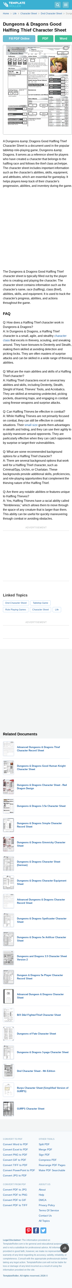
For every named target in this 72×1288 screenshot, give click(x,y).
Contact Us (45, 1215)
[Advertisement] (36, 229)
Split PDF (44, 1144)
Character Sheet (40, 609)
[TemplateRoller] (12, 5)
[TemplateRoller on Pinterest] (29, 1230)
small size (31, 425)
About (42, 1189)
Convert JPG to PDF (15, 1175)
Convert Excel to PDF (15, 1149)
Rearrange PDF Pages (52, 1165)
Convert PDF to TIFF (15, 1205)
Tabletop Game (40, 603)
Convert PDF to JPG (15, 1189)
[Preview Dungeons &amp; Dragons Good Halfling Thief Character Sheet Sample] (37, 90)
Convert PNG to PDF (15, 1154)
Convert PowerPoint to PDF (19, 1170)
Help (41, 1194)
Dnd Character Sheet (16, 603)
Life (57, 609)
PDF (45, 38)
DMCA (42, 1199)
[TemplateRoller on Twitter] (43, 1230)
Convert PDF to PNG (15, 1194)
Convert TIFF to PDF (15, 1165)
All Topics (44, 1220)
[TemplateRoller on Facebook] (36, 1230)
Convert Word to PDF (15, 1144)
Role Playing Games (15, 609)
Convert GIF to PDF (14, 1159)
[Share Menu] (64, 1248)
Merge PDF (45, 1149)
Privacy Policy (47, 1205)
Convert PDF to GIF (14, 1199)
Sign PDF (44, 1154)
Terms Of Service (49, 1210)
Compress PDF (48, 1159)
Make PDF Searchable (52, 1170)
